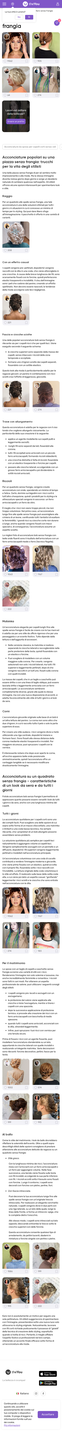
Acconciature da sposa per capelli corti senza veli (30, 146)
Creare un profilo (16, 121)
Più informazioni (12, 1425)
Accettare (48, 1414)
